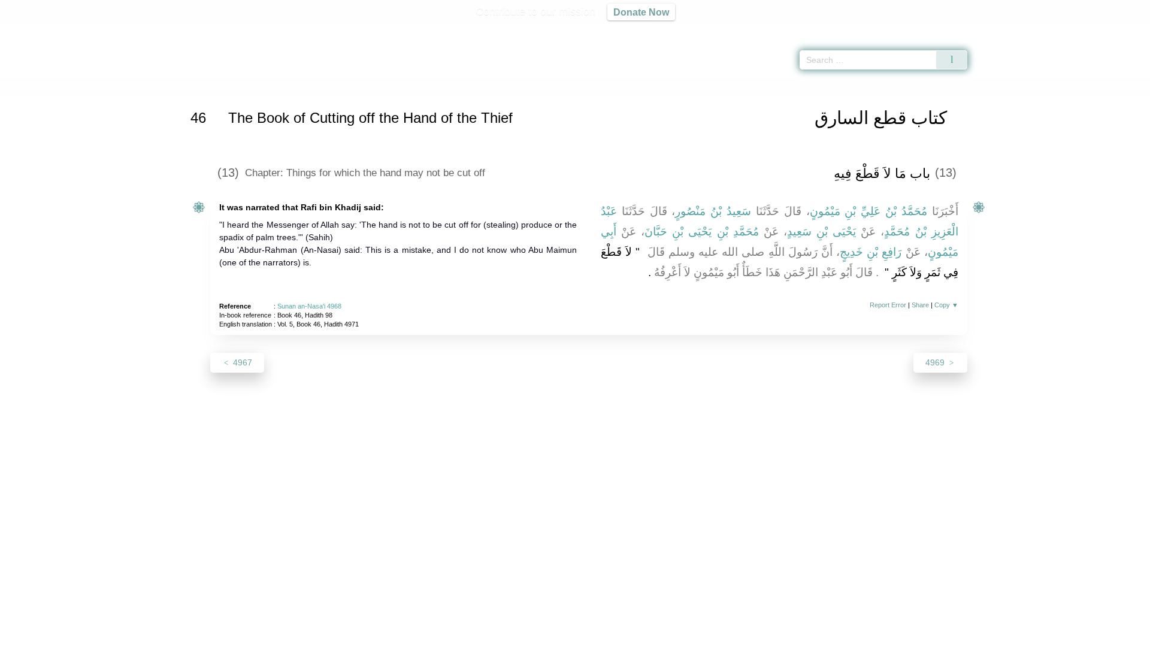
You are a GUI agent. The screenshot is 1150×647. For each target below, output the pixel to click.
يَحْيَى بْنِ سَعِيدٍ (821, 231)
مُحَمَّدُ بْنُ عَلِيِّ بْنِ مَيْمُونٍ (868, 211)
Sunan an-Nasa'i (259, 85)
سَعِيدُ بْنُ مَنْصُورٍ (713, 211)
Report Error (888, 305)
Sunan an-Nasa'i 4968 (309, 306)
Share (920, 305)
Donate (652, 636)
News (480, 636)
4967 (241, 362)
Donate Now (641, 12)
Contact (613, 636)
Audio (1120, 30)
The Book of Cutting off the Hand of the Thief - (407, 85)
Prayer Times (1079, 30)
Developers (565, 636)
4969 (936, 362)
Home (211, 85)
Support (517, 636)
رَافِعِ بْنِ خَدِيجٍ (870, 252)
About (448, 636)
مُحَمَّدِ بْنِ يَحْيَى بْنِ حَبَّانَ (701, 231)
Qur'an (1001, 30)
